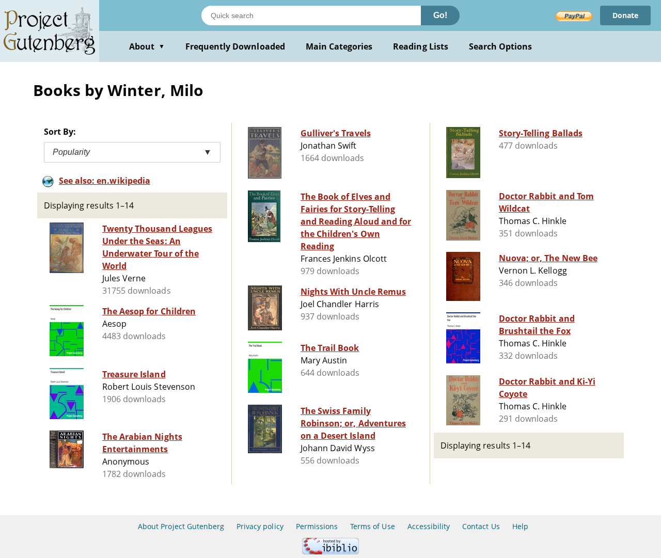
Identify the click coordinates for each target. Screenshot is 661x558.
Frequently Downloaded (235, 46)
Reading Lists (420, 46)
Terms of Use (372, 526)
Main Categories (339, 46)
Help (520, 526)
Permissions (317, 526)
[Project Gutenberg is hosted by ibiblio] (330, 551)
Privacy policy (260, 526)
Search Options (500, 46)
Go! (440, 15)
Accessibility (428, 526)
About (147, 46)
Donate (625, 15)
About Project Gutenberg (181, 526)
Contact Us (480, 526)
